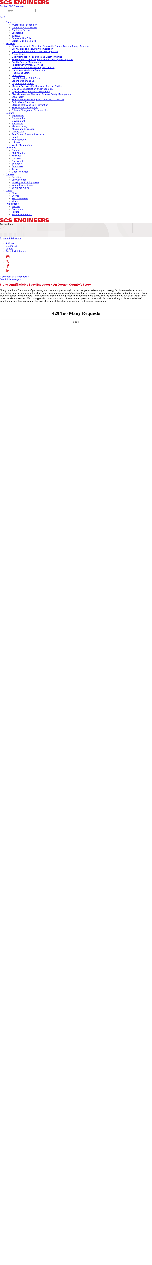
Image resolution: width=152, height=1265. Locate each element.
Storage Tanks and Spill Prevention (30, 105)
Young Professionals (22, 185)
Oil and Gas (18, 131)
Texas (15, 169)
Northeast (17, 158)
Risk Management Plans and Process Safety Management (42, 94)
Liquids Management (23, 83)
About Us (11, 22)
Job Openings (19, 179)
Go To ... (4, 17)
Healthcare (17, 123)
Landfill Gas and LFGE (23, 81)
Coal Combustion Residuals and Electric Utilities (37, 57)
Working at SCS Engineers (25, 182)
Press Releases (20, 198)
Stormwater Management (25, 107)
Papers (15, 211)
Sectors (10, 113)
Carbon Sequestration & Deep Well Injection (35, 51)
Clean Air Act (19, 54)
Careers (10, 174)
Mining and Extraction (23, 129)
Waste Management (22, 145)
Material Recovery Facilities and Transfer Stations (38, 86)
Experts (16, 35)
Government (18, 121)
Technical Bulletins (22, 214)
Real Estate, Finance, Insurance (28, 134)
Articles (16, 206)
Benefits (16, 177)
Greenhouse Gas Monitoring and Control (33, 67)
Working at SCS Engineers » (14, 276)
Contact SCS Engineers (12, 6)
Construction (19, 118)
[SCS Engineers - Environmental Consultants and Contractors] (24, 3)
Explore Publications (10, 238)
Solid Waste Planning (23, 102)
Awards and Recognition (24, 24)
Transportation (19, 139)
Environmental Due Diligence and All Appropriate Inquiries (42, 59)
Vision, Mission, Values (24, 40)
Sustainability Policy (22, 38)
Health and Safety (21, 73)
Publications (12, 203)
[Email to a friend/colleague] (8, 258)
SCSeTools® (18, 97)
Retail (15, 137)
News (9, 190)
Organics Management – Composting (31, 91)
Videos (15, 201)
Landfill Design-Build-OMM (26, 78)
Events (15, 195)
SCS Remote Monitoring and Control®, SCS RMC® (38, 99)
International (18, 75)
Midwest (16, 155)
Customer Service (21, 30)
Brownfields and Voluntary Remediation (32, 49)
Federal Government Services (27, 65)
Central (16, 150)
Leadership (18, 32)
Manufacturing (19, 126)
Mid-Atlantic (18, 153)
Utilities (16, 142)
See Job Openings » (10, 279)
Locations (11, 147)
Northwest (17, 161)
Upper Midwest (20, 171)
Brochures (17, 209)
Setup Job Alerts (20, 187)
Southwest (17, 166)
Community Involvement (24, 27)
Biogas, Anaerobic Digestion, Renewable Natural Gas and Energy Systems (50, 46)
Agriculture (18, 115)
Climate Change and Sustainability (30, 110)
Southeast (17, 163)
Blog (14, 193)
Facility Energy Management (27, 62)
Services (10, 43)
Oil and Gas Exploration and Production (32, 89)
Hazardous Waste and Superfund (29, 70)
